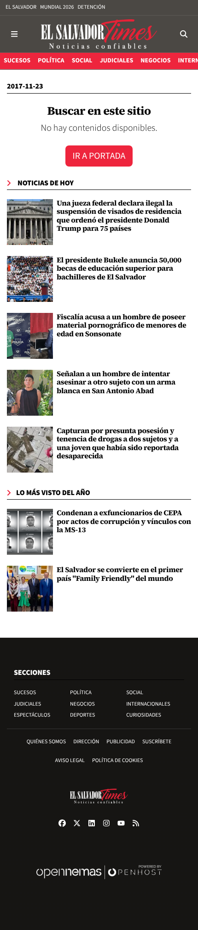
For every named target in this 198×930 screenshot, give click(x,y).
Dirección (86, 742)
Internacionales (148, 704)
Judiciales (27, 704)
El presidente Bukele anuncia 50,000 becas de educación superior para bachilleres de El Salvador (119, 268)
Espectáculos (32, 715)
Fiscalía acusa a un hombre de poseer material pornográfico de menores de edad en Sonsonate (121, 325)
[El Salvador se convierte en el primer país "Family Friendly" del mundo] (30, 589)
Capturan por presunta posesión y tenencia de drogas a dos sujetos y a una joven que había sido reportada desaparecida (118, 443)
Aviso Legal (70, 760)
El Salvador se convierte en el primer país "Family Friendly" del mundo (120, 574)
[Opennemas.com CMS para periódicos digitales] (99, 881)
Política (81, 692)
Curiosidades (143, 715)
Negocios (82, 704)
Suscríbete (156, 742)
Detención (91, 7)
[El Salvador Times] (99, 34)
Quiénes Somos (46, 742)
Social (134, 692)
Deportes (82, 715)
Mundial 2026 (57, 7)
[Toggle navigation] (14, 34)
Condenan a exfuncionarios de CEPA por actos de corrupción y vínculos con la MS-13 (124, 521)
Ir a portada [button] (99, 156)
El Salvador (21, 7)
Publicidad (120, 742)
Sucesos (25, 692)
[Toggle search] (183, 34)
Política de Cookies (117, 760)
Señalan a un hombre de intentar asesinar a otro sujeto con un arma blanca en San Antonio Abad (116, 382)
